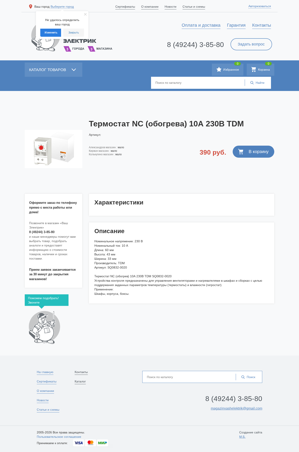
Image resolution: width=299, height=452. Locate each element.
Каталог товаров (48, 70)
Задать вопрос (251, 44)
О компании (45, 391)
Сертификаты (46, 381)
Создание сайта (250, 434)
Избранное (230, 67)
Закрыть (74, 32)
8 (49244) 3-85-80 (195, 45)
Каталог (80, 381)
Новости (43, 400)
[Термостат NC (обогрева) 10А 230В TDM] (53, 149)
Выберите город (62, 6)
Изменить (51, 32)
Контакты (81, 372)
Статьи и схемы (48, 409)
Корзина (263, 67)
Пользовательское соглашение (59, 436)
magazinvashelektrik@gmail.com (236, 408)
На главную (45, 372)
